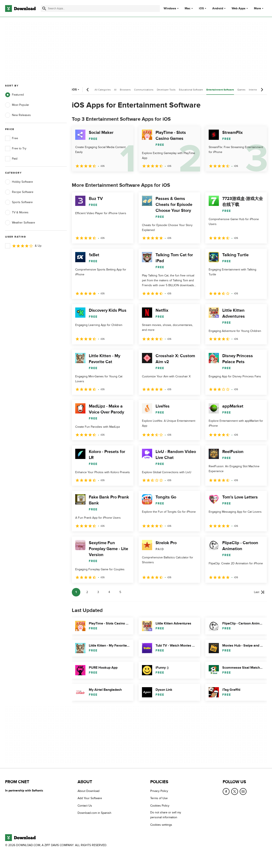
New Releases (21, 115)
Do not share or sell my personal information (165, 815)
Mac (187, 8)
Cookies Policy (159, 805)
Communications (143, 89)
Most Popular (20, 105)
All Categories (103, 89)
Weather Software (23, 222)
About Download (88, 791)
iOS (201, 8)
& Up (38, 246)
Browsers (125, 89)
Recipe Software (22, 192)
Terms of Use (159, 798)
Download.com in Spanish (94, 813)
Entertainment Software (220, 89)
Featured (18, 94)
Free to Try (19, 148)
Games (241, 89)
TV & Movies (20, 212)
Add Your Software (90, 798)
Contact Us (85, 805)
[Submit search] (44, 8)
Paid (14, 158)
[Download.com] (20, 8)
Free (15, 138)
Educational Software (191, 89)
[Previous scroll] (88, 90)
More (257, 8)
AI (115, 89)
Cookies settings (161, 825)
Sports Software (22, 202)
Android (217, 8)
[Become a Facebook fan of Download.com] (226, 791)
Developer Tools (166, 89)
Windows (170, 8)
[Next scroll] (262, 90)
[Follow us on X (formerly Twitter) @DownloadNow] (234, 791)
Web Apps (238, 8)
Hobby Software (22, 182)
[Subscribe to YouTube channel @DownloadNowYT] (243, 791)
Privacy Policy (159, 791)
